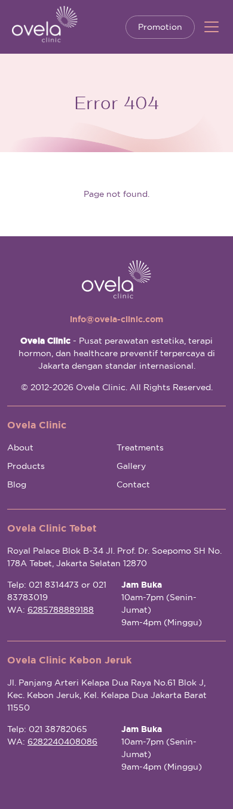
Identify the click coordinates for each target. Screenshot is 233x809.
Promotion (160, 26)
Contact (133, 484)
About (20, 447)
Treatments (140, 447)
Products (26, 466)
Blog (16, 484)
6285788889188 (60, 609)
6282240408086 (62, 741)
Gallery (131, 466)
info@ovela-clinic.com (116, 319)
